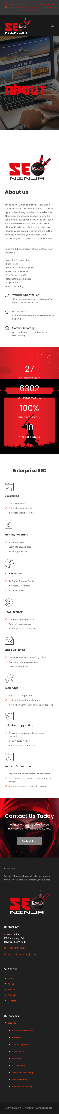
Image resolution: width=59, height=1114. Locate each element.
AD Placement (19, 1065)
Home (11, 978)
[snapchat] (53, 4)
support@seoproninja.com (22, 954)
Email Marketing (19, 1079)
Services (12, 989)
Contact (12, 1000)
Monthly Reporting (20, 1044)
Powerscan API (19, 1051)
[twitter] (49, 4)
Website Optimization (22, 1030)
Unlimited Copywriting (22, 1072)
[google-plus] (36, 4)
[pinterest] (44, 4)
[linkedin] (40, 4)
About (11, 984)
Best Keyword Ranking (22, 1086)
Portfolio (12, 995)
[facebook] (31, 4)
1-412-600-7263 (16, 948)
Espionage (17, 1058)
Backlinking (17, 1037)
